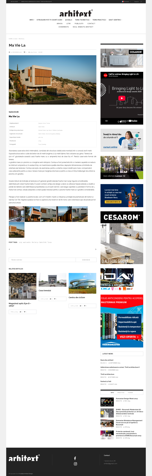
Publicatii (79, 23)
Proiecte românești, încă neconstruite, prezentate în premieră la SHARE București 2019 (128, 433)
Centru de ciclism (77, 297)
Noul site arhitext (107, 360)
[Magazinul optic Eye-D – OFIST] (22, 286)
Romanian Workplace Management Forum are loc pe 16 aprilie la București (129, 423)
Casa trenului (45, 290)
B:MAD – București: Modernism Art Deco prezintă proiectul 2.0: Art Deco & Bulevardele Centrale (129, 412)
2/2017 (15, 38)
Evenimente (64, 27)
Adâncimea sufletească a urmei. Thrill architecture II (120, 367)
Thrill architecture (26, 1)
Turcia (49, 242)
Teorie (130, 392)
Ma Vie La (35, 242)
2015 (20, 242)
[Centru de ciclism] (82, 283)
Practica (120, 392)
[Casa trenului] (52, 280)
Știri (69, 23)
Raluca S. (104, 363)
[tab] (112, 393)
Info (112, 392)
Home (10, 38)
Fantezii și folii (106, 381)
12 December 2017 (16, 52)
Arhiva (59, 23)
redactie (103, 370)
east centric (27, 242)
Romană (126, 1)
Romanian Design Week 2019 (127, 398)
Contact (91, 23)
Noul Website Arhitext (83, 27)
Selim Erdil (42, 242)
